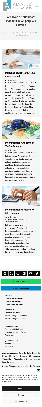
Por (15, 82)
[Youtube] (31, 273)
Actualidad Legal (10, 80)
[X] (11, 273)
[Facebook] (5, 273)
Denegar (21, 395)
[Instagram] (18, 273)
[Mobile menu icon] (36, 5)
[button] (38, 370)
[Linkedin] (24, 273)
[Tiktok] (37, 273)
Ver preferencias (21, 401)
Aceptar (21, 389)
